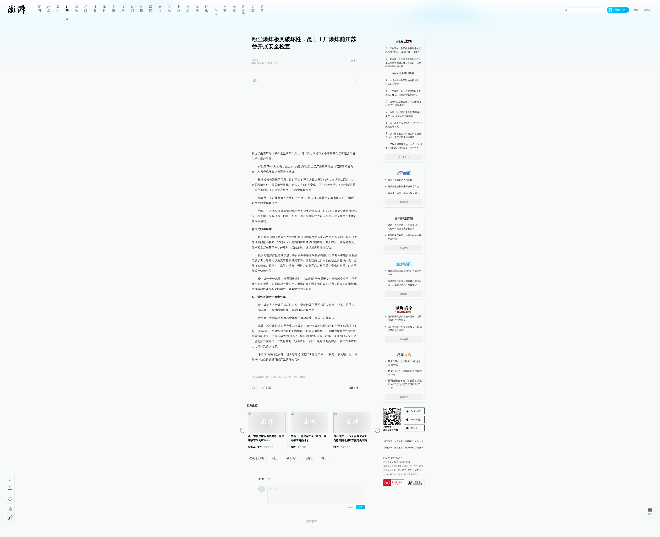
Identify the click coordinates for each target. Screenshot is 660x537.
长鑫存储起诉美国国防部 (402, 73)
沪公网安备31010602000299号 (397, 462)
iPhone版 (416, 419)
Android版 (416, 411)
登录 (636, 9)
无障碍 (646, 10)
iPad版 (414, 428)
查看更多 (404, 202)
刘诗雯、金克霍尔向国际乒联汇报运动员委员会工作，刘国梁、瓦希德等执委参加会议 (403, 63)
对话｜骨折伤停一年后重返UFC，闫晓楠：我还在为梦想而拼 (404, 227)
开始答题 (404, 339)
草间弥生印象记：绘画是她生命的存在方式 (404, 237)
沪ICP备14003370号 (393, 458)
